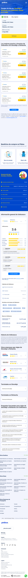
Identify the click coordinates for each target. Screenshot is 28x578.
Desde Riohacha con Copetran (20, 460)
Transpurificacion (17, 506)
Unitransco (18, 278)
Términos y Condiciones (5, 562)
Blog (2, 550)
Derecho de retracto (4, 563)
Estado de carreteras (4, 553)
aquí (7, 279)
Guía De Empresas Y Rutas (9, 518)
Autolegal (2, 513)
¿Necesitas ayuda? (7, 528)
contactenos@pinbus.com (11, 117)
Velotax (15, 508)
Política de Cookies (4, 567)
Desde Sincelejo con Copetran (6, 471)
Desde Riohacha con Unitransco (6, 458)
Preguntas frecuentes (5, 555)
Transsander (2, 508)
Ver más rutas (14, 109)
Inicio (3, 518)
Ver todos (26, 455)
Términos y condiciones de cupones (7, 554)
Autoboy (15, 511)
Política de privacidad (5, 557)
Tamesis (15, 504)
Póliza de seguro (4, 566)
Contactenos (3, 568)
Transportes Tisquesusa (5, 506)
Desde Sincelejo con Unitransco (20, 458)
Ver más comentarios (14, 273)
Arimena (1, 511)
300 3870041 (23, 116)
